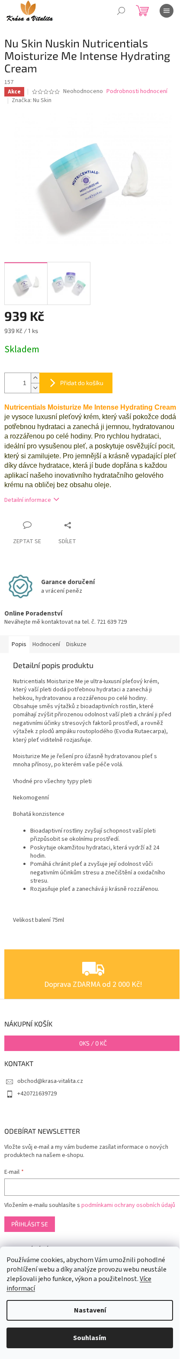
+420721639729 (37, 1093)
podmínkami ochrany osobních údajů (128, 1205)
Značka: (31, 100)
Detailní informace (27, 500)
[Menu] (166, 10)
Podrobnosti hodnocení (136, 91)
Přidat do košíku (81, 382)
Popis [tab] (19, 644)
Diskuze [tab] (76, 644)
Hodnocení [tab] (46, 644)
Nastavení (90, 1310)
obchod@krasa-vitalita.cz (50, 1081)
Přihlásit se (29, 1224)
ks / (93, 1043)
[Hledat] (121, 10)
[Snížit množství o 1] (35, 388)
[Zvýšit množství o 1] (35, 378)
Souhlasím (89, 1338)
